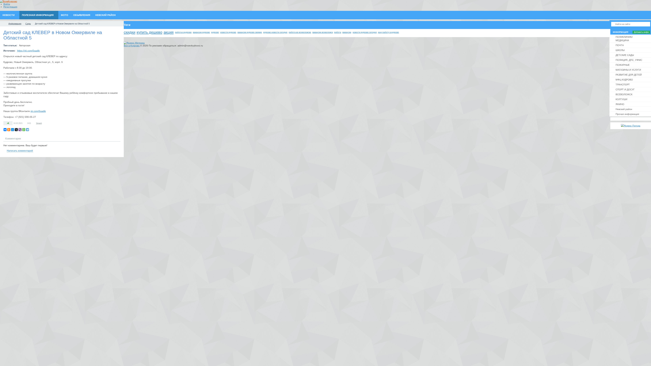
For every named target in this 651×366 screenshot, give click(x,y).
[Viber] (20, 129)
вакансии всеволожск (322, 32)
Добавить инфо (641, 32)
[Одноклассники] (8, 129)
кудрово (215, 32)
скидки (129, 32)
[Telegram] (27, 129)
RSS (119, 146)
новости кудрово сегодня (365, 32)
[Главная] (3, 23)
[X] (16, 129)
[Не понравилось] (11, 123)
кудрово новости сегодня (275, 32)
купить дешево (149, 32)
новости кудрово (228, 32)
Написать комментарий (20, 150)
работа (337, 32)
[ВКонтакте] (5, 129)
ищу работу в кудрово (388, 32)
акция (169, 32)
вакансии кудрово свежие (250, 32)
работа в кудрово (183, 32)
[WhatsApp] (23, 129)
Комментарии (13, 138)
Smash (39, 123)
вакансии (346, 32)
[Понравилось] (5, 123)
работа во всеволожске (300, 32)
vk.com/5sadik (38, 111)
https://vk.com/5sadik (28, 50)
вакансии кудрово (201, 32)
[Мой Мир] (12, 129)
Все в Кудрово (132, 45)
